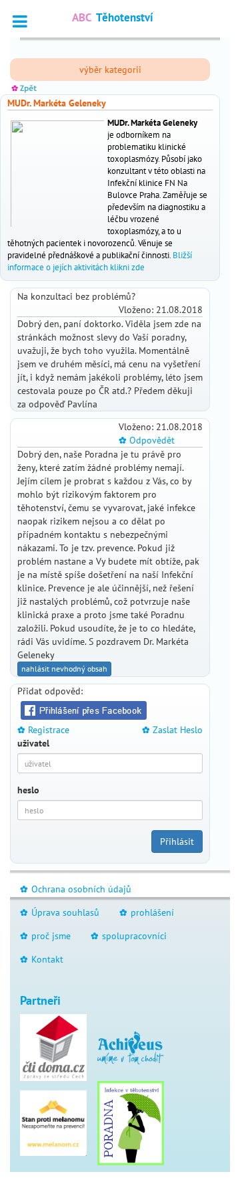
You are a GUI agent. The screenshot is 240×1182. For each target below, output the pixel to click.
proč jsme (45, 936)
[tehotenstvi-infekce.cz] (130, 1122)
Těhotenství (112, 17)
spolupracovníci (129, 936)
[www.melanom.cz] (53, 1122)
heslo (28, 790)
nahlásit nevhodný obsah (64, 669)
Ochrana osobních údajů (75, 889)
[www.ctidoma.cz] (53, 1047)
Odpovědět (147, 440)
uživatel (33, 743)
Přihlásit (177, 841)
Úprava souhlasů (59, 912)
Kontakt (41, 959)
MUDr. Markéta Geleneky (56, 103)
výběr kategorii (110, 70)
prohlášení (146, 912)
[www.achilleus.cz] (130, 1047)
